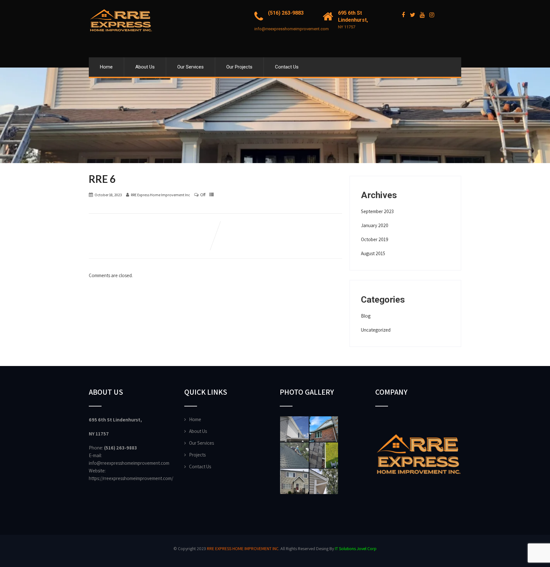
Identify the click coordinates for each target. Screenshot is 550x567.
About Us (145, 67)
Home (106, 67)
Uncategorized (376, 330)
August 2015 (373, 253)
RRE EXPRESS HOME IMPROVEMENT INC (243, 548)
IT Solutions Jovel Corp (356, 548)
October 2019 (374, 239)
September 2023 (377, 211)
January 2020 (374, 225)
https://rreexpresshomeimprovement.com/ (131, 478)
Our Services (190, 67)
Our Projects (239, 67)
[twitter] (413, 15)
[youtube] (422, 15)
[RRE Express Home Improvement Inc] (120, 3)
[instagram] (432, 15)
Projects (197, 455)
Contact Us (287, 67)
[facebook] (403, 15)
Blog (365, 316)
